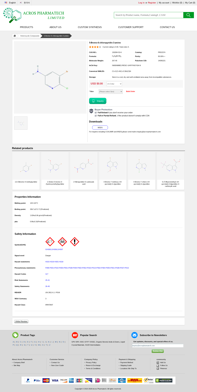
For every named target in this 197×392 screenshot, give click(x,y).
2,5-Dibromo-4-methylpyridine (26, 182)
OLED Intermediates (92, 345)
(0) (181, 3)
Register (152, 3)
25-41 (47, 280)
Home (15, 36)
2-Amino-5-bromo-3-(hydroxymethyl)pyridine (55, 183)
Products (26, 27)
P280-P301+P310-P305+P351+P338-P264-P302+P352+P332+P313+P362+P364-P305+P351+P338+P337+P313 (87, 268)
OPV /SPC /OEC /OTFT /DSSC (83, 342)
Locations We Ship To (128, 368)
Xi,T (46, 274)
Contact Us (167, 27)
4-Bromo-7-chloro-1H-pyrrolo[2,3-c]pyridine (141, 183)
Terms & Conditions (93, 368)
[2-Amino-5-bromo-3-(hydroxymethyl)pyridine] (54, 165)
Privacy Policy (91, 362)
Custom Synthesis (90, 27)
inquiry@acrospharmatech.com (149, 132)
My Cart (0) (190, 3)
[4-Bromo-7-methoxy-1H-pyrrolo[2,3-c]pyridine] (112, 165)
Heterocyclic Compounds (29, 36)
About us (55, 27)
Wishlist (175, 3)
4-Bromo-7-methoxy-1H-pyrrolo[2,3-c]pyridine (113, 183)
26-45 (47, 286)
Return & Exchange (93, 365)
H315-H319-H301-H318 (54, 262)
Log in (141, 3)
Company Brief (19, 362)
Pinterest (163, 368)
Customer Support (130, 27)
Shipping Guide (126, 365)
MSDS (100, 127)
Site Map (17, 365)
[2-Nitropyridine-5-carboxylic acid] (83, 165)
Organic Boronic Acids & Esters (108, 342)
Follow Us (164, 365)
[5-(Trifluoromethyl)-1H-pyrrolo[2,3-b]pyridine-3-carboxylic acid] (170, 165)
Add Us (163, 362)
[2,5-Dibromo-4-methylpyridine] (25, 165)
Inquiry (100, 101)
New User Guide (57, 365)
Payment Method (126, 362)
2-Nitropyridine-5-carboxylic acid (83, 183)
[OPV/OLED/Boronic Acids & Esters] (34, 15)
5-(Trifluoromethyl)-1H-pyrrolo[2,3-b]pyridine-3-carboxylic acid (171, 184)
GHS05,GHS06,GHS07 (54, 249)
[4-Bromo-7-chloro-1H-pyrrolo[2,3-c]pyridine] (141, 165)
